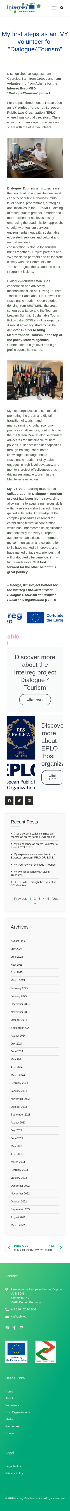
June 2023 (17, 1138)
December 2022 (20, 1185)
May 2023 (16, 1146)
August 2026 (18, 940)
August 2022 (18, 1217)
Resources (12, 1426)
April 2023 (16, 1154)
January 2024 (19, 1090)
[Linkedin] (21, 1328)
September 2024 (20, 1027)
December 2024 (20, 1004)
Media (9, 1419)
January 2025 (19, 996)
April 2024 (16, 1067)
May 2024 (16, 1059)
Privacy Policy (14, 1473)
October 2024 (19, 1019)
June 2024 (17, 1051)
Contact (10, 1433)
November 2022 (20, 1193)
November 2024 (20, 1012)
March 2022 (18, 1225)
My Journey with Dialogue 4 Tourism (34, 864)
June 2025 (17, 956)
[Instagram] (7, 1328)
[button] (53, 7)
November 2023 (20, 1098)
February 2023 (19, 1169)
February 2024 (19, 1082)
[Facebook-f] (14, 1328)
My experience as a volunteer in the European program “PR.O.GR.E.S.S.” (33, 856)
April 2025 (16, 972)
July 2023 (16, 1130)
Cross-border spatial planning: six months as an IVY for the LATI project (33, 835)
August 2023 (18, 1122)
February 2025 (19, 988)
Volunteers (12, 1405)
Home (9, 1391)
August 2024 (18, 1035)
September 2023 (20, 1114)
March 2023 (18, 1161)
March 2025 (18, 980)
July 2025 (16, 948)
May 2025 (16, 964)
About (9, 1398)
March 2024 (18, 1075)
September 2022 (20, 1209)
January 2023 (19, 1177)
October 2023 (19, 1106)
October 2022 (19, 1201)
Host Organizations (17, 1412)
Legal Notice (13, 1466)
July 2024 (16, 1043)
